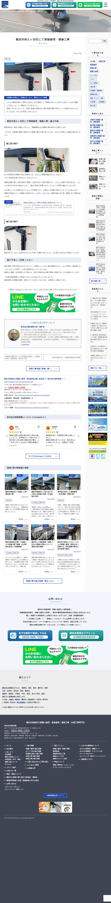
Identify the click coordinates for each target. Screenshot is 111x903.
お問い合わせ (11, 784)
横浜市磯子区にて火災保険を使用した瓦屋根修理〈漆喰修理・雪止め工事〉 (22, 357)
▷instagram (25, 344)
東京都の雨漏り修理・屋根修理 (96, 126)
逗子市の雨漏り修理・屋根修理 (96, 142)
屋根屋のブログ (87, 759)
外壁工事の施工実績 (33, 756)
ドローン (92, 79)
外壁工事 (102, 61)
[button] (78, 436)
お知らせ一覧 (11, 770)
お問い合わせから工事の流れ (37, 762)
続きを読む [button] (13, 445)
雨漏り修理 (94, 71)
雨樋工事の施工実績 (33, 758)
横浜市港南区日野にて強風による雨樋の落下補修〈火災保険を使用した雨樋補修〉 (100, 211)
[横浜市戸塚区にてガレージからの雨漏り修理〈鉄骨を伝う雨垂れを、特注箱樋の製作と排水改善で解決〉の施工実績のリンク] (68, 549)
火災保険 (92, 102)
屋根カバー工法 (58, 756)
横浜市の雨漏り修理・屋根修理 (96, 131)
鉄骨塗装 (101, 102)
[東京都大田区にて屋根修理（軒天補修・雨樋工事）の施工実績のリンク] (68, 498)
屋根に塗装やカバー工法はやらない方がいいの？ (98, 358)
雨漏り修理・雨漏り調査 (61, 749)
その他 (92, 61)
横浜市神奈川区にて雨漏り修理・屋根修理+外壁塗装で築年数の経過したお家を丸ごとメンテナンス (101, 254)
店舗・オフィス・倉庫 (96, 98)
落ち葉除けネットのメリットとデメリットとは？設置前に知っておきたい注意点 (98, 315)
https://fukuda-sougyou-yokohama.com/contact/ (32, 395)
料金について (59, 762)
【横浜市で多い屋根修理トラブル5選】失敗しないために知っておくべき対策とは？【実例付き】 (98, 303)
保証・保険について (14, 774)
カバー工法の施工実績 (33, 751)
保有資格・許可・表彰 (12, 759)
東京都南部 (21, 702)
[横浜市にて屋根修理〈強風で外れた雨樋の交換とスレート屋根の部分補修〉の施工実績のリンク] (42, 549)
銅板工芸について (11, 762)
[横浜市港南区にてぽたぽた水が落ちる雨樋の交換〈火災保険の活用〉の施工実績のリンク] (42, 498)
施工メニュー (59, 745)
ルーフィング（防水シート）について (93, 756)
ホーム (9, 745)
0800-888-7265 (16, 387)
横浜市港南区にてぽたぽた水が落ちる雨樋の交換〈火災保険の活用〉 (100, 239)
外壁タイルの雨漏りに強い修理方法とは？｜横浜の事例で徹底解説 (98, 349)
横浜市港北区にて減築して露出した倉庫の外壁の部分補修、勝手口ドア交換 (100, 269)
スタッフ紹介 (11, 767)
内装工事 (92, 87)
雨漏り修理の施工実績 (33, 749)
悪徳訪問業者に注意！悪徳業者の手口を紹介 (23, 780)
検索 (104, 41)
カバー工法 (93, 75)
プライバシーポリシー (12, 787)
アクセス (8, 764)
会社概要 (8, 754)
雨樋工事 (7, 59)
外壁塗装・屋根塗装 (96, 90)
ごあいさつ (9, 752)
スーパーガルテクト (87, 753)
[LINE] (38, 5)
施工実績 (30, 745)
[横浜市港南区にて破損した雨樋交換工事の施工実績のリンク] (16, 498)
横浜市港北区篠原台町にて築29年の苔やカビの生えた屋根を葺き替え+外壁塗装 (100, 225)
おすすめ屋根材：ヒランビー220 (91, 751)
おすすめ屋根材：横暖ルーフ (90, 749)
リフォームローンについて (62, 767)
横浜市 (4, 688)
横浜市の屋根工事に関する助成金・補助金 (22, 777)
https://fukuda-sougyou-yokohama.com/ (18, 382)
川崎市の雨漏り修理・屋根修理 (96, 121)
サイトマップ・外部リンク (14, 789)
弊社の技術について (12, 757)
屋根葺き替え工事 (59, 753)
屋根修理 (93, 65)
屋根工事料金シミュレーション (63, 765)
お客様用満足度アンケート (55, 795)
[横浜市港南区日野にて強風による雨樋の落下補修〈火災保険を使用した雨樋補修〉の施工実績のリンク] (16, 549)
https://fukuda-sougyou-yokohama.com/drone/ (32, 407)
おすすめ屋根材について (90, 745)
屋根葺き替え (94, 94)
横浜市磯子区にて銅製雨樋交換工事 (65, 357)
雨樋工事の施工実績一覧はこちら (40, 581)
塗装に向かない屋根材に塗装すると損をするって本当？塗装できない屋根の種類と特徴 (98, 327)
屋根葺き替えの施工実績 (34, 753)
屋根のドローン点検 (60, 758)
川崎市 (11, 699)
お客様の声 (31, 768)
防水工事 (92, 105)
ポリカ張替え (94, 83)
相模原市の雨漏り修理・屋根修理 (97, 137)
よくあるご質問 (33, 765)
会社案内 (10, 749)
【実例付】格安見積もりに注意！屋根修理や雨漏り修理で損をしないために (98, 338)
